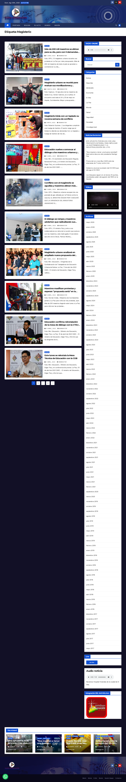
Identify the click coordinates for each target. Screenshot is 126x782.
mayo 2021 (90, 477)
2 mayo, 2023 (51, 122)
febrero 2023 (91, 374)
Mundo (47, 25)
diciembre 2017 (91, 614)
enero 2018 (90, 609)
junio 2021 (89, 472)
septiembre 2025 (92, 237)
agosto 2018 (90, 575)
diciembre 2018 (91, 555)
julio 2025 (89, 247)
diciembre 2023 (91, 325)
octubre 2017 (91, 624)
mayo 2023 (90, 359)
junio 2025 (90, 252)
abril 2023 (89, 364)
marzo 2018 (90, 599)
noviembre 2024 (92, 286)
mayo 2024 (90, 305)
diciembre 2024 (91, 281)
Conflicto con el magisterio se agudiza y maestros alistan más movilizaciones (60, 186)
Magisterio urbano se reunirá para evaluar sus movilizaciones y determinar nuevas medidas (61, 85)
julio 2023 (89, 350)
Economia (89, 93)
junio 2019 (90, 526)
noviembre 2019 (92, 501)
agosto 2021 (90, 462)
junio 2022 (90, 413)
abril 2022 (89, 423)
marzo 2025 (90, 266)
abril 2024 (90, 310)
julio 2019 (89, 521)
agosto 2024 (90, 301)
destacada (89, 88)
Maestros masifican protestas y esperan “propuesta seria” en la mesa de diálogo (60, 291)
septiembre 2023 (92, 340)
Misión (57, 25)
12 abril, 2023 (51, 225)
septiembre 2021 (92, 457)
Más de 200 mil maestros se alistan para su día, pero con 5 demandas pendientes (61, 52)
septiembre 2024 (92, 296)
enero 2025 (90, 276)
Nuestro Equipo (109, 778)
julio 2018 (89, 580)
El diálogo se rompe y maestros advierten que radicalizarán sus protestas (59, 222)
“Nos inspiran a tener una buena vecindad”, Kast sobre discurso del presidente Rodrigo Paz (102, 154)
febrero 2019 (91, 545)
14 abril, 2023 (51, 156)
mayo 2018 (90, 590)
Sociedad (89, 122)
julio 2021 (89, 467)
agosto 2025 (90, 242)
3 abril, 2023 (51, 362)
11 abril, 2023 (51, 259)
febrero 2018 (91, 604)
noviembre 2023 (92, 330)
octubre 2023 (91, 335)
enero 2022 (90, 438)
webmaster (63, 55)
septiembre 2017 (92, 629)
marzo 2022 (90, 428)
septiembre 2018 (92, 570)
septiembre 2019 (92, 511)
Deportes (89, 83)
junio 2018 (90, 585)
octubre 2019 (91, 506)
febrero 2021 (90, 487)
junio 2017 (90, 643)
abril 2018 (89, 594)
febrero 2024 (91, 315)
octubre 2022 (91, 394)
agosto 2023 (90, 345)
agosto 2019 (90, 516)
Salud (88, 112)
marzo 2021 (90, 482)
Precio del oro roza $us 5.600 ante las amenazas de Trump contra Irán (77, 744)
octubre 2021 (91, 452)
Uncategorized (91, 127)
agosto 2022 (90, 403)
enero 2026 (90, 227)
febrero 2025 (91, 271)
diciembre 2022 (91, 384)
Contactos (118, 778)
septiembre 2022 (92, 399)
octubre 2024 (91, 291)
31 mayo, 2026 (15, 746)
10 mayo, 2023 (51, 89)
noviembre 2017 (92, 619)
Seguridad (89, 117)
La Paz (88, 103)
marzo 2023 (90, 369)
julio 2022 (89, 408)
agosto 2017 (90, 634)
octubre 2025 (91, 232)
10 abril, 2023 (51, 295)
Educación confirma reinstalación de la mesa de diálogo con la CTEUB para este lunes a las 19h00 (62, 325)
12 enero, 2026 (102, 746)
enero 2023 (90, 379)
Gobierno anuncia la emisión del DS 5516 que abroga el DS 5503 (106, 744)
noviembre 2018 (92, 560)
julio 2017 (89, 638)
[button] (116, 25)
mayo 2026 (90, 222)
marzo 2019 (90, 541)
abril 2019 (89, 536)
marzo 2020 (90, 496)
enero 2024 (90, 320)
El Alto (37, 25)
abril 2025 (89, 261)
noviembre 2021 (92, 447)
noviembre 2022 (92, 389)
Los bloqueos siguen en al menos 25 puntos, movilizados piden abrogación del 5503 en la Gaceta (102, 177)
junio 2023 (90, 354)
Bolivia (27, 25)
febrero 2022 (91, 433)
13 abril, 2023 (51, 189)
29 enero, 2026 (44, 746)
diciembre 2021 (91, 443)
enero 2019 (90, 550)
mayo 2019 (90, 531)
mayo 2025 (90, 256)
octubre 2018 (91, 565)
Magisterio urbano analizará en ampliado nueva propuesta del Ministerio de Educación (59, 255)
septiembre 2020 (92, 492)
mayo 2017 (90, 648)
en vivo (92, 662)
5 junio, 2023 (51, 55)
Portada (16, 25)
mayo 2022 (90, 418)
